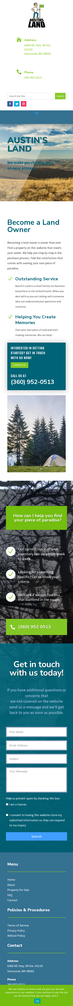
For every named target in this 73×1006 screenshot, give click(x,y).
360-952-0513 (16, 984)
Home (11, 879)
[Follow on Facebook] (10, 104)
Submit (36, 836)
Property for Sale (18, 890)
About (11, 885)
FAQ (9, 895)
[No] (68, 995)
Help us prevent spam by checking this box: (33, 798)
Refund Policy (16, 936)
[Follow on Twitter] (17, 104)
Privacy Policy (16, 930)
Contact (12, 900)
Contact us (19, 364)
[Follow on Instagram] (23, 104)
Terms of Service (18, 925)
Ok (37, 1001)
